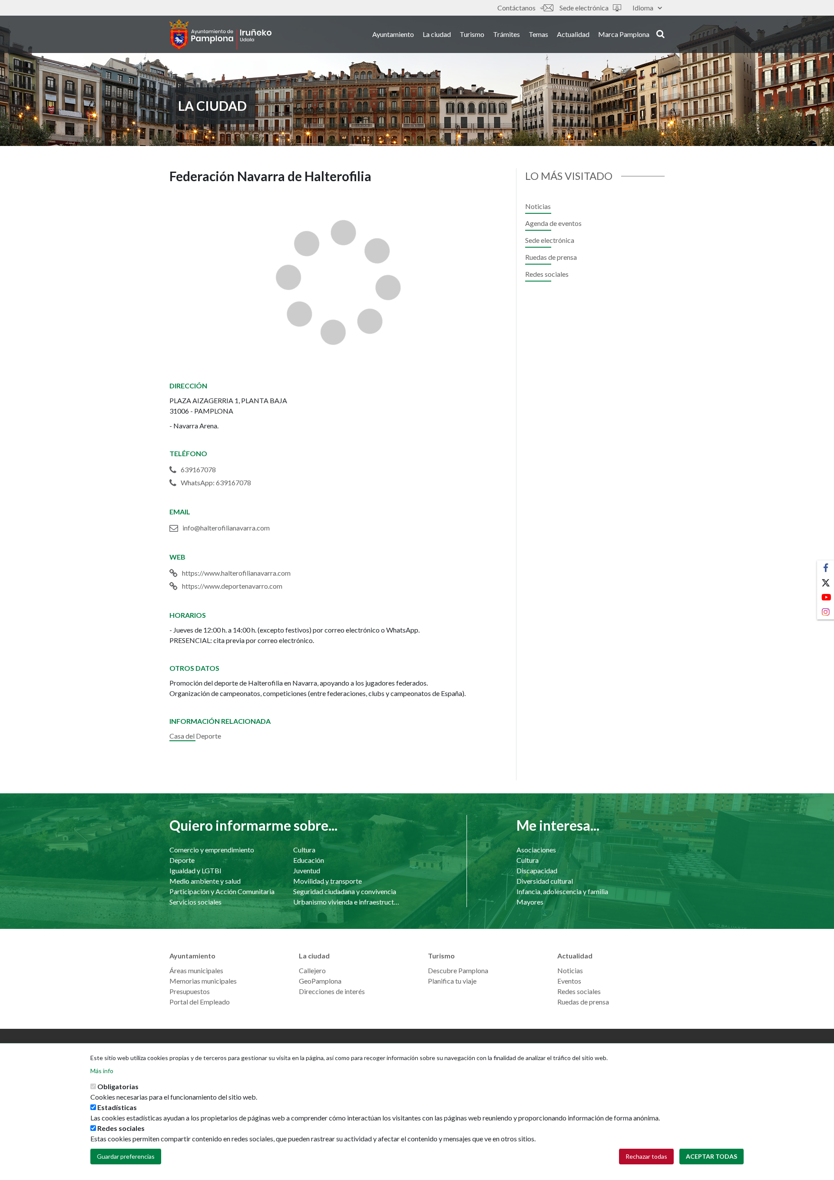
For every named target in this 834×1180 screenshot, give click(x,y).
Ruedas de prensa (551, 257)
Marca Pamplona (623, 34)
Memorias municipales (203, 981)
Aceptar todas (711, 1156)
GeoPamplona (320, 981)
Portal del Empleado (199, 1002)
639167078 (198, 469)
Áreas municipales (196, 970)
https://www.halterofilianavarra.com (236, 573)
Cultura (304, 849)
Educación (308, 860)
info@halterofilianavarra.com (226, 528)
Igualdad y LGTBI (195, 870)
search (659, 33)
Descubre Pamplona (458, 970)
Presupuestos (189, 991)
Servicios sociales (195, 902)
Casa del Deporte (195, 736)
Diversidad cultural (544, 881)
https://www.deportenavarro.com (232, 586)
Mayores (529, 902)
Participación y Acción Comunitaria (222, 891)
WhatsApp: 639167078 (216, 482)
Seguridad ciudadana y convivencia (344, 891)
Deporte (182, 860)
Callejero (312, 970)
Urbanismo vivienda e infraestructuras (346, 902)
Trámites (506, 34)
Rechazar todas (646, 1156)
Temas (538, 34)
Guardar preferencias (126, 1156)
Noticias (538, 206)
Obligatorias (118, 1086)
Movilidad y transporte (327, 881)
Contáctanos (516, 7)
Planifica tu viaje (452, 981)
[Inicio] (220, 34)
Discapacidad (536, 870)
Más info (101, 1070)
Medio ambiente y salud (205, 881)
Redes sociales (547, 274)
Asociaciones (536, 849)
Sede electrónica (584, 7)
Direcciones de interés (332, 991)
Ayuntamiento (393, 34)
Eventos (569, 981)
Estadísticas (117, 1107)
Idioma (642, 7)
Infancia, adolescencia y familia (562, 891)
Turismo (472, 34)
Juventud (306, 870)
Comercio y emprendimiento (211, 849)
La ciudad (437, 34)
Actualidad (573, 34)
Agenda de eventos (553, 223)
